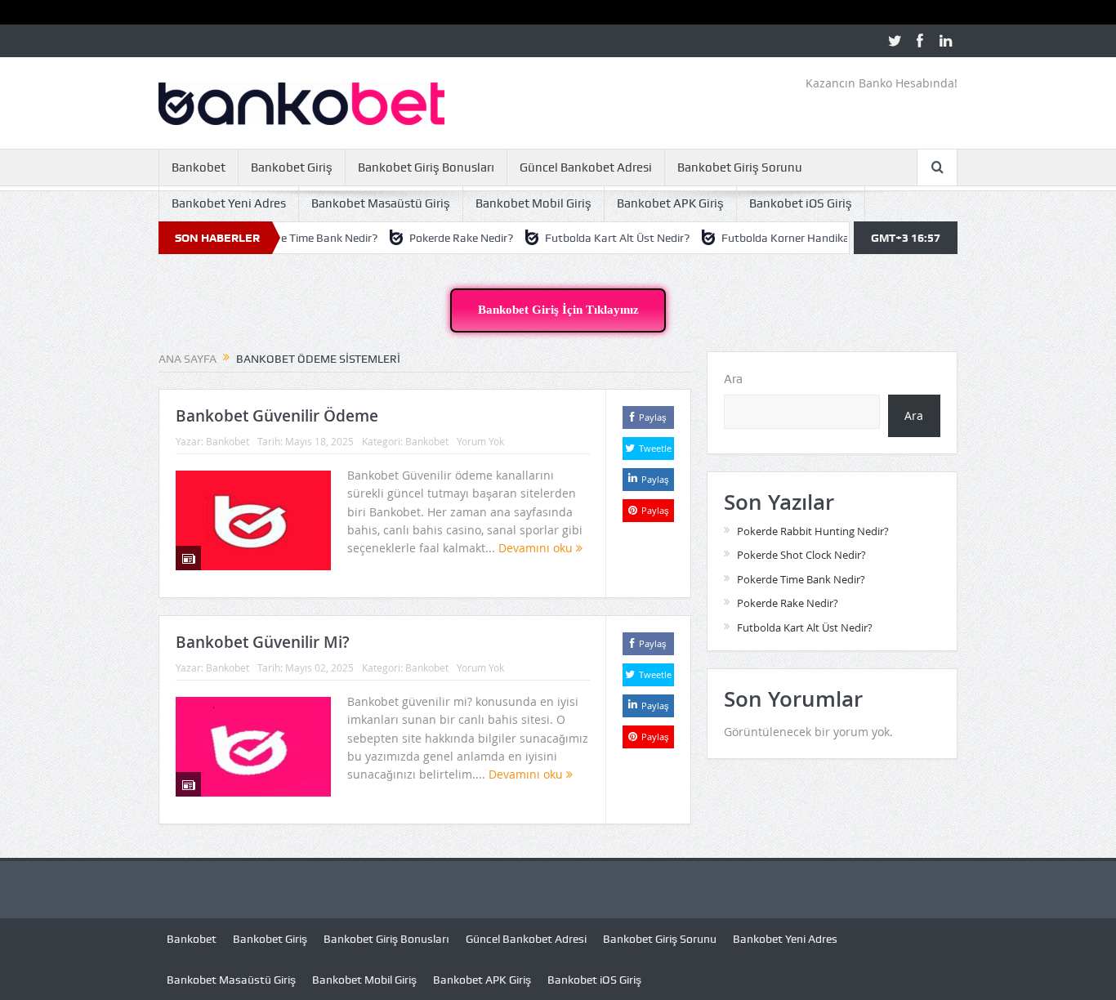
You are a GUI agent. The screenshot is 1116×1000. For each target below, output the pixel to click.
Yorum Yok (480, 441)
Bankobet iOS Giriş (800, 203)
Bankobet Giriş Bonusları (426, 167)
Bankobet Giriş (292, 167)
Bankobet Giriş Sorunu (739, 167)
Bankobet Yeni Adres (229, 203)
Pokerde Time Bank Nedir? (288, 237)
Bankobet (198, 167)
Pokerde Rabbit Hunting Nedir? (813, 531)
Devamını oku (537, 548)
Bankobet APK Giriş (670, 203)
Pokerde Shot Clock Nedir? (801, 554)
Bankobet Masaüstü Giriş (380, 203)
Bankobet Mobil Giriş (533, 203)
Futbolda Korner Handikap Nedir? (783, 237)
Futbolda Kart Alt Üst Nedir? (593, 237)
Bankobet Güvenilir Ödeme (277, 415)
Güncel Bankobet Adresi (586, 167)
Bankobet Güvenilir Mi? (263, 642)
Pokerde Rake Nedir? (437, 237)
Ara (733, 379)
